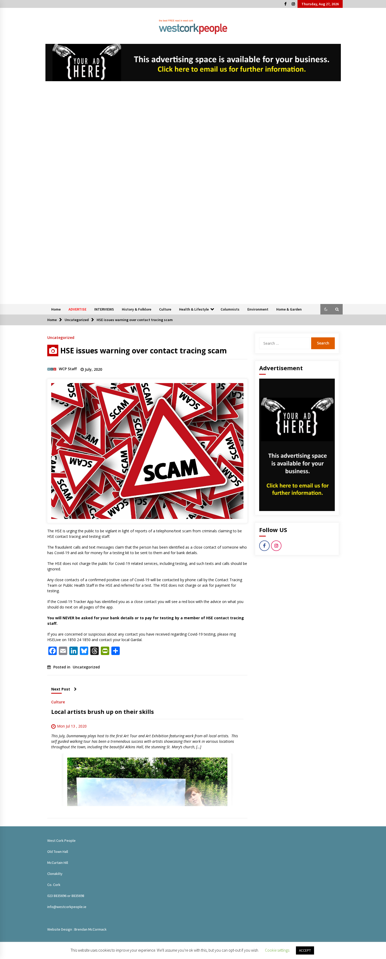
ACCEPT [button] (305, 950)
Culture (165, 309)
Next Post (60, 689)
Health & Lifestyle (194, 309)
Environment (257, 309)
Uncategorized (60, 337)
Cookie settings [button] (277, 950)
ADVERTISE (77, 309)
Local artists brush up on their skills (102, 711)
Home (56, 309)
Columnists (230, 309)
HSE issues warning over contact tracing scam (143, 350)
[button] (325, 309)
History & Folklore (136, 309)
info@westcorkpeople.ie (66, 906)
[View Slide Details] (193, 62)
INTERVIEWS (104, 309)
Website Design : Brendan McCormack (77, 929)
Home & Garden (289, 309)
